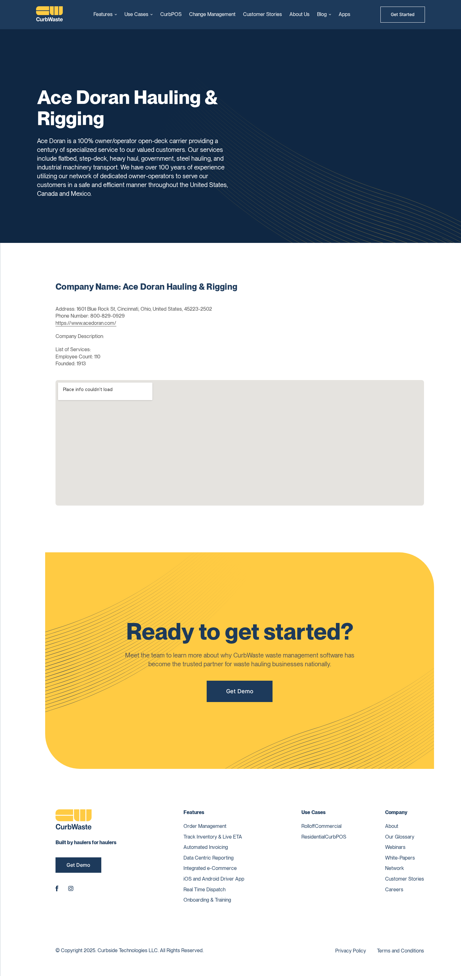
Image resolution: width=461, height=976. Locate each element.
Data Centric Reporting (208, 858)
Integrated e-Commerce (210, 868)
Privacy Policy (350, 951)
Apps (344, 14)
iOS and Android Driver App (213, 879)
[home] (49, 14)
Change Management (212, 14)
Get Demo (239, 691)
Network (394, 868)
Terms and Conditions (400, 951)
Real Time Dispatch (204, 890)
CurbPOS (171, 14)
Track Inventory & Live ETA (212, 837)
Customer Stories (262, 14)
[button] (105, 14)
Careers (394, 890)
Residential (313, 837)
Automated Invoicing (205, 847)
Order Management (204, 826)
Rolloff (308, 826)
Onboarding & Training (207, 900)
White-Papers (400, 858)
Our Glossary (399, 837)
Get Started (403, 14)
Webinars (395, 847)
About (391, 826)
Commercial (328, 826)
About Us (299, 14)
